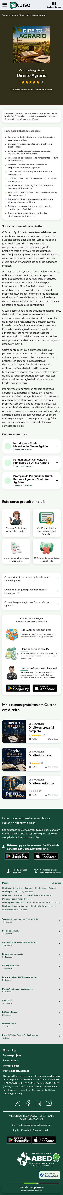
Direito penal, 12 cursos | (45, 888)
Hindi (45, 1130)
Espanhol (26, 1130)
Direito (31, 883)
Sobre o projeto (12, 1055)
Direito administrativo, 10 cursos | (17, 888)
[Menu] (4, 5)
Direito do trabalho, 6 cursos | (15, 906)
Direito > (23, 15)
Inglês (16, 1130)
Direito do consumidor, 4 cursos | (17, 898)
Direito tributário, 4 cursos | (43, 906)
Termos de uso (11, 1065)
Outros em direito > (36, 15)
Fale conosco (10, 1060)
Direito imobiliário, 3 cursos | (46, 902)
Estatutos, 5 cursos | (43, 895)
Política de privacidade (16, 1070)
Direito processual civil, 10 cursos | (18, 891)
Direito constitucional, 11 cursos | (17, 895)
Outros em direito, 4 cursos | (15, 909)
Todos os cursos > (10, 15)
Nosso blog (9, 1050)
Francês (37, 1130)
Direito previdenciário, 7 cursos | (17, 902)
